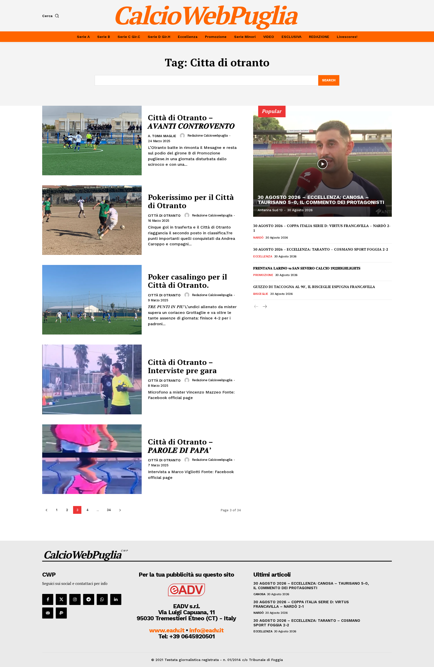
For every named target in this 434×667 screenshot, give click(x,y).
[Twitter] (61, 599)
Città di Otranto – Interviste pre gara (182, 366)
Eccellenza (262, 256)
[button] (51, 16)
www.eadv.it (166, 630)
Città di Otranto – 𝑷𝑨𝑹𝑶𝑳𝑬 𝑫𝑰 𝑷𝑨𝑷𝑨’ (180, 446)
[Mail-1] (47, 613)
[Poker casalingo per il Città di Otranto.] (92, 300)
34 (109, 510)
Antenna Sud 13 (270, 210)
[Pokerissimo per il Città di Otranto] (92, 220)
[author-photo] (183, 135)
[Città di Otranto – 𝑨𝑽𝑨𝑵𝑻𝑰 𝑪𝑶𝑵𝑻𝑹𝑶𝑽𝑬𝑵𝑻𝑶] (92, 140)
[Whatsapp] (102, 599)
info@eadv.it (206, 630)
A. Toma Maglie (162, 136)
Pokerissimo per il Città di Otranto (191, 201)
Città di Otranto (164, 215)
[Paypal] (61, 613)
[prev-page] (46, 510)
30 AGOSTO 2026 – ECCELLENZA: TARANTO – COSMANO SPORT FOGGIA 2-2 (320, 249)
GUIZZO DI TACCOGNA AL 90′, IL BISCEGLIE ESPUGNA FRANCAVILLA (314, 286)
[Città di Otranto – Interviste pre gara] (92, 379)
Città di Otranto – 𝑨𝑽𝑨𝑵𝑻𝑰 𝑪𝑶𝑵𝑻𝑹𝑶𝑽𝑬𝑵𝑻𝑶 (191, 122)
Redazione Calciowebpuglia (207, 135)
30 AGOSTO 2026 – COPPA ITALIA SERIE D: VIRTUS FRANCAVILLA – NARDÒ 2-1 (301, 604)
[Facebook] (47, 599)
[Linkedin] (115, 599)
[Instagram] (74, 599)
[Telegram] (88, 599)
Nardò (258, 237)
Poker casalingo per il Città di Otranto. (187, 281)
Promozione (263, 275)
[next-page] (120, 510)
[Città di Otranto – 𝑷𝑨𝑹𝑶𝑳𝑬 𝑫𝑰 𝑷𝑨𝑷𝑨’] (92, 459)
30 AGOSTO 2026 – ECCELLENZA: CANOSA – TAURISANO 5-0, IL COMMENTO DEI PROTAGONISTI (321, 199)
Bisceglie (260, 294)
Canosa (259, 594)
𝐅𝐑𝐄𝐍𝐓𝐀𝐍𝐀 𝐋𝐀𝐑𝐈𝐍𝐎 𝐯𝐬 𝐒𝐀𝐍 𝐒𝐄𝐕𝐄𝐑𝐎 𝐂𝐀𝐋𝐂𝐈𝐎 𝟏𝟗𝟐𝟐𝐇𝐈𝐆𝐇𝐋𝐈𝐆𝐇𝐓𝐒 (306, 268)
